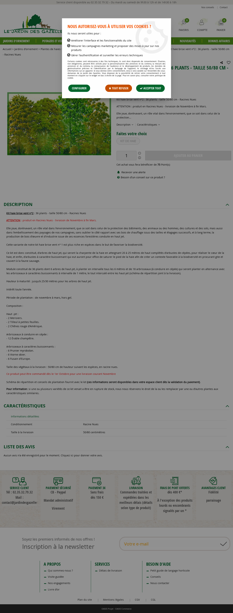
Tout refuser (119, 88)
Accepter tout (152, 88)
